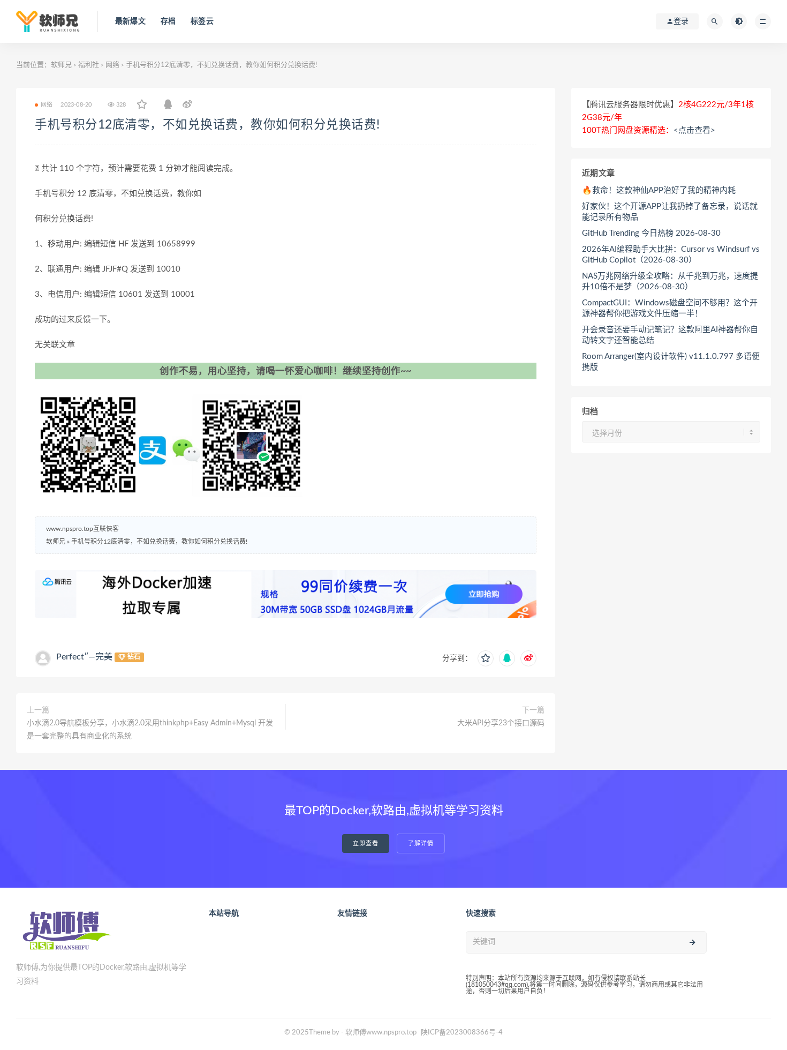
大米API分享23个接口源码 (500, 723)
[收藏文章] (142, 105)
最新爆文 (130, 21)
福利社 (88, 65)
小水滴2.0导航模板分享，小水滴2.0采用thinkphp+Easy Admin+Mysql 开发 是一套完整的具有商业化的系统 (150, 729)
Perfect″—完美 (84, 656)
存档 (168, 21)
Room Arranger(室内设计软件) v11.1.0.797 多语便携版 (671, 361)
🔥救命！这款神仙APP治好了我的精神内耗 (659, 190)
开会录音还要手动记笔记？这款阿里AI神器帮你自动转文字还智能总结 (670, 335)
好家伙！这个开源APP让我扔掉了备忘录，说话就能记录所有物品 (670, 211)
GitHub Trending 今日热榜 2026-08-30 (651, 233)
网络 (112, 65)
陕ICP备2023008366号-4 (462, 1032)
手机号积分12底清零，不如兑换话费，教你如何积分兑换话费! (207, 125)
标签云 (202, 21)
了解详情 (421, 843)
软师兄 (61, 65)
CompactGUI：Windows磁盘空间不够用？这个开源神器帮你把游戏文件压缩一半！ (670, 308)
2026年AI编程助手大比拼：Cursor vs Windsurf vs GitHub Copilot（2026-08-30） (671, 254)
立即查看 (366, 843)
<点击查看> (694, 130)
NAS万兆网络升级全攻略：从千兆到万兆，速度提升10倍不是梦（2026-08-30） (670, 281)
